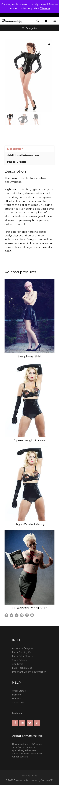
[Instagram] (22, 723)
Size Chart (17, 664)
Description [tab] (15, 148)
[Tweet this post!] (11, 616)
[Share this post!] (6, 616)
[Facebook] (15, 723)
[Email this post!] (32, 616)
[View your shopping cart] (46, 21)
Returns (16, 698)
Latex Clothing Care (22, 652)
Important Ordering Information (29, 671)
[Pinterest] (37, 723)
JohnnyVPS (47, 780)
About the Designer (22, 648)
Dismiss (45, 8)
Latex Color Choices (22, 656)
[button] (49, 44)
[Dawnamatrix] (13, 21)
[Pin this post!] (22, 616)
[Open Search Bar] (37, 21)
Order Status (19, 690)
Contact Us (18, 702)
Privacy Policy (29, 775)
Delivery (16, 694)
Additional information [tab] (23, 155)
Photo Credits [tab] (16, 161)
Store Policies (19, 660)
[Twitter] (30, 723)
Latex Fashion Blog (22, 668)
